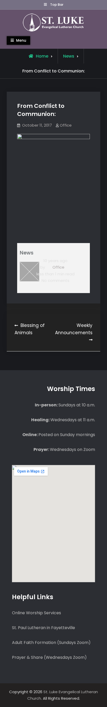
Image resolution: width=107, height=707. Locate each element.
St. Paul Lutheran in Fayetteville (43, 628)
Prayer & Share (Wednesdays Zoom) (49, 657)
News (68, 56)
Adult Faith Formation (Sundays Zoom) (51, 643)
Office (66, 125)
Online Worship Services (36, 613)
